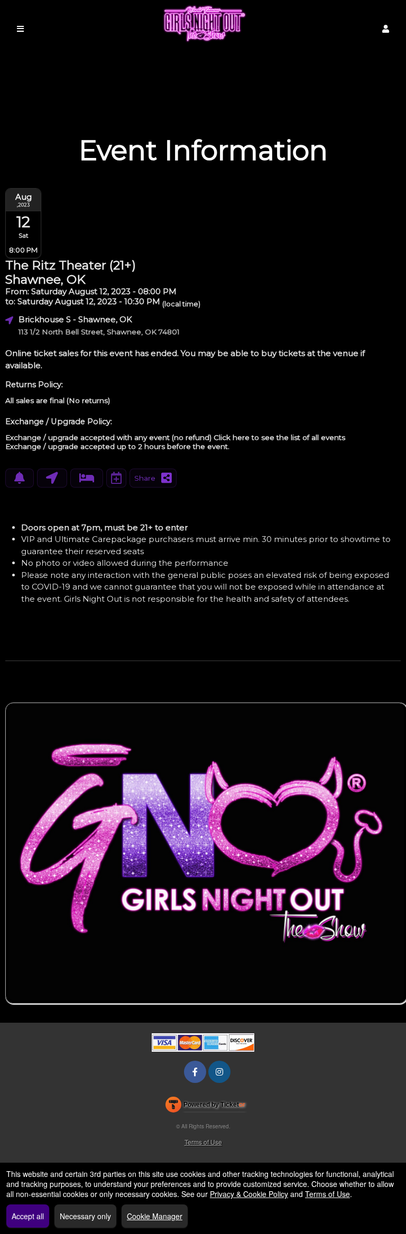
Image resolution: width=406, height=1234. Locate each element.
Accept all (28, 1216)
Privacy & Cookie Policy (249, 1194)
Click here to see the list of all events (279, 437)
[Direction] (52, 478)
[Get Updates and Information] (19, 478)
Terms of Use (203, 1141)
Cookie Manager (154, 1216)
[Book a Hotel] (86, 478)
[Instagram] (219, 1071)
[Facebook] (195, 1071)
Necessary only (85, 1216)
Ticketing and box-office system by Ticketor (205, 1107)
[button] (385, 28)
